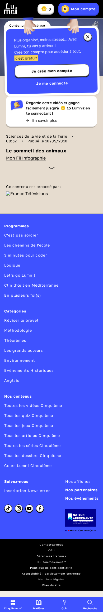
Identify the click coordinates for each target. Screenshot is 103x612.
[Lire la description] (51, 168)
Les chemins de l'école (27, 245)
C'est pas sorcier (21, 235)
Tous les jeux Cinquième (28, 425)
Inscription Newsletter (27, 490)
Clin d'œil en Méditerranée (31, 285)
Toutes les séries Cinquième (32, 445)
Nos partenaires (81, 490)
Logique (12, 265)
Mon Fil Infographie (26, 158)
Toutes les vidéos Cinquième (33, 405)
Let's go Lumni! (19, 275)
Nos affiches (78, 481)
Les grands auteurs (23, 350)
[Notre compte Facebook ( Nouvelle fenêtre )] (40, 508)
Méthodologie (18, 330)
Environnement (19, 360)
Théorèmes (15, 340)
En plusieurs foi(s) (22, 295)
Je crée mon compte (51, 71)
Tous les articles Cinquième (32, 435)
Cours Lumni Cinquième (28, 465)
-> (41, 120)
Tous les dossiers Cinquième (32, 455)
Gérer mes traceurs (51, 556)
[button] (13, 604)
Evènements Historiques (29, 370)
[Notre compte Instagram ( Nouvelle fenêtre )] (19, 508)
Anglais (11, 380)
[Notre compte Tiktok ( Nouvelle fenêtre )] (8, 508)
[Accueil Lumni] (10, 8)
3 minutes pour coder (25, 255)
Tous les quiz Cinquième (28, 415)
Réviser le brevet (21, 320)
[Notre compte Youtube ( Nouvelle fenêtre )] (29, 508)
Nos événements (82, 498)
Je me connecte (52, 83)
